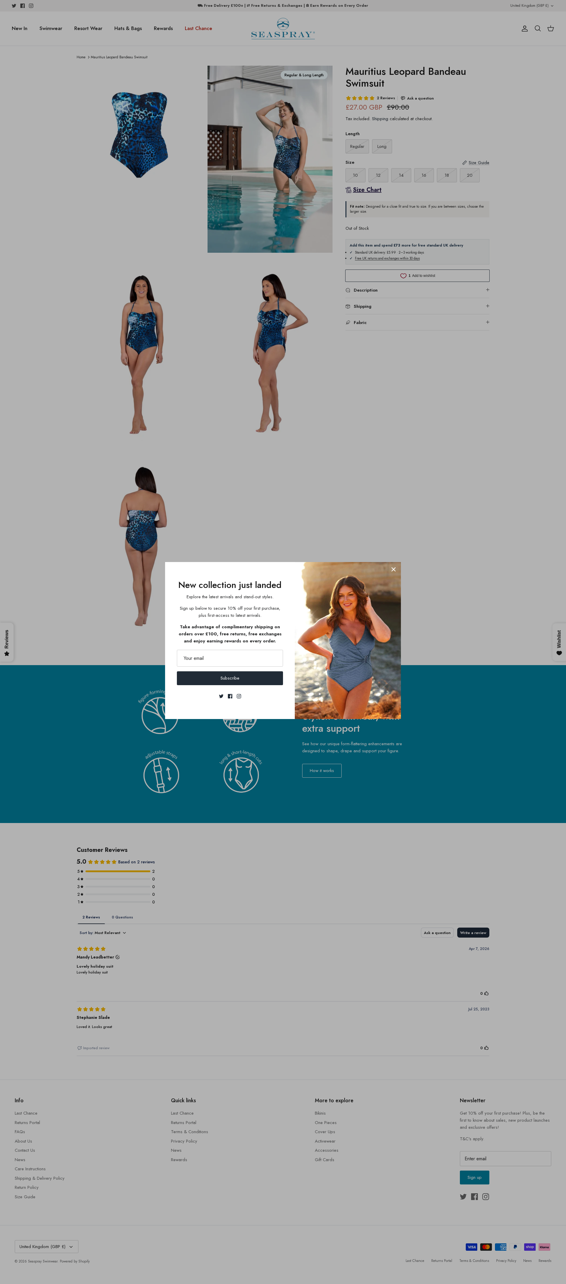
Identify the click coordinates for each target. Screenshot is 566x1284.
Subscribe (230, 678)
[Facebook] (230, 696)
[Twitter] (221, 696)
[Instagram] (239, 696)
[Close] (393, 569)
